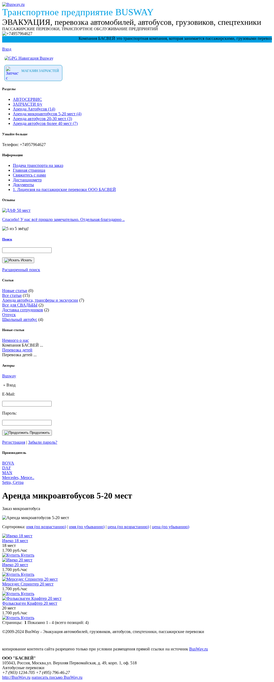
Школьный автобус (19, 319)
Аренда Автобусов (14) (34, 109)
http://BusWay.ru (16, 677)
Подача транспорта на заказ (38, 165)
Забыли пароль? (42, 442)
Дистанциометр (27, 180)
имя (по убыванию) (87, 526)
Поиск (7, 239)
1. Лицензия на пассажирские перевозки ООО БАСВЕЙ (64, 189)
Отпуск (9, 314)
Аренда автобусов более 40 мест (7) (45, 123)
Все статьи (12, 295)
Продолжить (39, 433)
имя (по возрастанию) (46, 526)
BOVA (8, 463)
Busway (9, 376)
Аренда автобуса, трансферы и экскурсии (40, 300)
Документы (23, 184)
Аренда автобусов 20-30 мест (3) (42, 118)
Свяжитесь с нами (29, 175)
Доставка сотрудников (22, 310)
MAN (7, 472)
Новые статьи (14, 290)
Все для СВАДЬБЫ (19, 305)
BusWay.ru (198, 649)
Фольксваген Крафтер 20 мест (29, 603)
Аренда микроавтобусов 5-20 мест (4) (47, 114)
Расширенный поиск (21, 269)
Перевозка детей (17, 350)
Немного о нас (15, 340)
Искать (26, 260)
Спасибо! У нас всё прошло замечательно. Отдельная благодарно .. (63, 219)
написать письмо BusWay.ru (57, 677)
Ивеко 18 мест (15, 540)
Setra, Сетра (13, 482)
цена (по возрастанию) (128, 526)
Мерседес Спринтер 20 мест (28, 584)
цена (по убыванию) (170, 526)
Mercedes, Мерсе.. (18, 477)
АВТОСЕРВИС (27, 99)
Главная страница (29, 170)
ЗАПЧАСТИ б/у (27, 104)
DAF (6, 468)
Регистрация (13, 442)
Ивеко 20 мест (15, 564)
